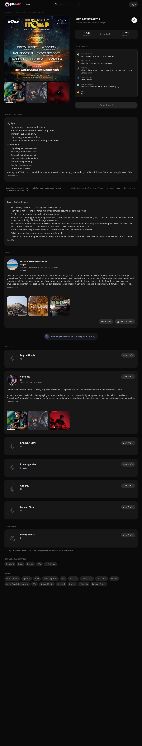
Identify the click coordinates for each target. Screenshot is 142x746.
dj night (26, 578)
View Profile (128, 355)
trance (72, 584)
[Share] (134, 20)
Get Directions (126, 321)
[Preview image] (17, 306)
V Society (84, 584)
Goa (63, 578)
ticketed (61, 584)
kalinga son (87, 578)
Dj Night (84, 63)
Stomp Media (47, 584)
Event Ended (106, 105)
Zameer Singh (98, 584)
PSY (101, 63)
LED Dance (107, 63)
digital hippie (12, 578)
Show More (11, 176)
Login (133, 4)
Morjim (102, 22)
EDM (91, 63)
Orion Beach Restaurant (17, 584)
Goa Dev (73, 578)
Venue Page (106, 321)
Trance (96, 63)
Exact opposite (50, 578)
